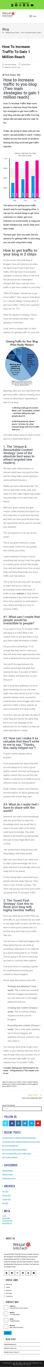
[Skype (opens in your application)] (28, 5)
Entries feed (6, 1218)
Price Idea (9, 1293)
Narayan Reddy (10, 64)
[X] (5, 1123)
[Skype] (31, 1123)
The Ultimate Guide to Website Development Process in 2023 (21, 1142)
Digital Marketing (7, 1170)
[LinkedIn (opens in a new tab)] (24, 5)
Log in (4, 1215)
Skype (7, 1333)
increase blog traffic (9, 1084)
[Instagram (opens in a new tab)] (20, 5)
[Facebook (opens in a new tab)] (16, 5)
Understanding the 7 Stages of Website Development (19, 1138)
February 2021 (6, 1195)
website (21, 593)
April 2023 (5, 1191)
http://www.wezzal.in (16, 1327)
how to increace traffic (30, 1082)
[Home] (3, 32)
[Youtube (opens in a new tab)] (31, 5)
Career (8, 1287)
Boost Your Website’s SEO (10, 1145)
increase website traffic (24, 1084)
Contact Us (9, 1296)
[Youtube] (38, 1123)
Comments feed (7, 1220)
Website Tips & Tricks (13, 67)
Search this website (8, 1105)
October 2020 (6, 1199)
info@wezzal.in (14, 1321)
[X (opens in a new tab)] (12, 5)
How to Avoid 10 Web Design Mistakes (14, 1149)
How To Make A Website (9, 1157)
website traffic (12, 1086)
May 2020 (5, 1203)
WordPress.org (7, 1223)
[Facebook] (12, 1123)
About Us (9, 1284)
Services (8, 1290)
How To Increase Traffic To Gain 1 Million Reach (16, 1153)
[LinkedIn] (25, 1123)
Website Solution (7, 1174)
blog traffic (18, 1082)
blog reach (9, 1082)
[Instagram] (18, 1123)
